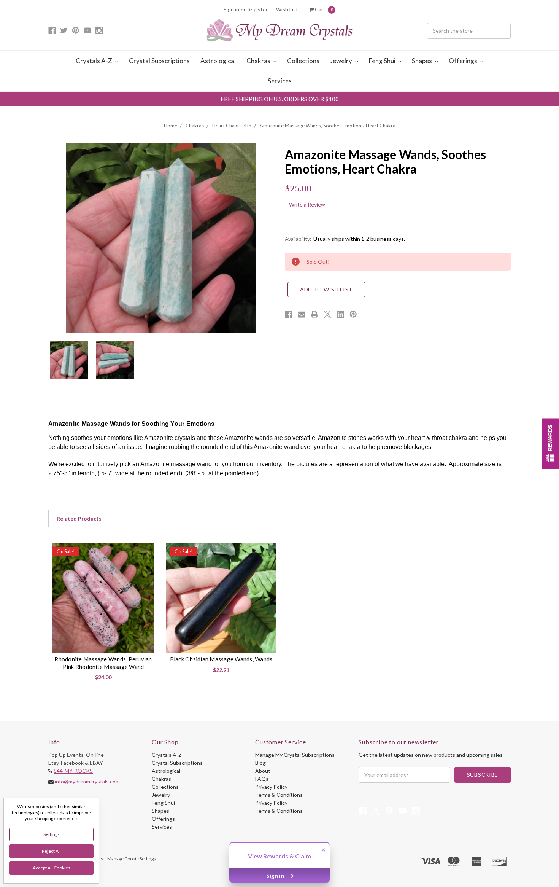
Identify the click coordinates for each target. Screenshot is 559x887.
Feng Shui (383, 61)
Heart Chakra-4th (231, 126)
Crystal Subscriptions (159, 61)
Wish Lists (288, 9)
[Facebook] (288, 314)
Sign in (231, 9)
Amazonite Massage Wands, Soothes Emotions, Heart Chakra (327, 126)
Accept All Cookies (51, 868)
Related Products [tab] (79, 518)
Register (257, 9)
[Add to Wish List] (149, 551)
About (262, 771)
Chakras (259, 61)
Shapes (422, 61)
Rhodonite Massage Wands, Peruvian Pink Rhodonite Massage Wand (103, 663)
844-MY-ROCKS (73, 771)
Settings (51, 834)
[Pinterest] (353, 314)
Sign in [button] (275, 875)
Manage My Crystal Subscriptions (295, 755)
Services (280, 81)
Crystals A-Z (94, 61)
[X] (327, 314)
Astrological (218, 61)
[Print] (314, 314)
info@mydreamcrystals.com (87, 781)
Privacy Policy (271, 786)
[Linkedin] (340, 314)
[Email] (301, 314)
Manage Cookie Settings (131, 859)
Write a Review (307, 204)
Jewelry (341, 61)
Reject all (51, 851)
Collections (303, 61)
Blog (260, 763)
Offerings (463, 61)
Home (170, 126)
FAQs (261, 779)
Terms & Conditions (279, 794)
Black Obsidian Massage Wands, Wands (221, 659)
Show (550, 443)
